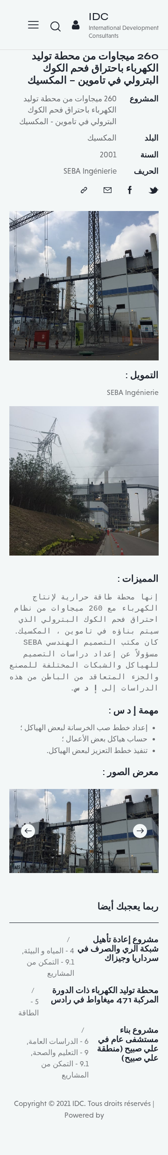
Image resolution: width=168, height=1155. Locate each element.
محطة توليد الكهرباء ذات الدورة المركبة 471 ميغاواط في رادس (105, 995)
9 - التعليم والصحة (61, 1052)
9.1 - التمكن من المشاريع (50, 967)
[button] (140, 831)
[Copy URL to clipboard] (84, 190)
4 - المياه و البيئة (49, 951)
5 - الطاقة (28, 1007)
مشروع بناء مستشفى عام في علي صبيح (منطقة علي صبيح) (128, 1044)
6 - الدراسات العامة (58, 1041)
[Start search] (55, 26)
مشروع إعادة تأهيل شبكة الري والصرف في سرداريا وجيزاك (118, 949)
